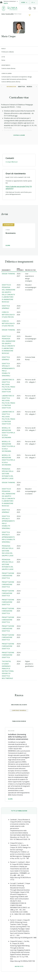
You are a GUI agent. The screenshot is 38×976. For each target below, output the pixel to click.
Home (3, 14)
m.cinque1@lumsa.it (12, 162)
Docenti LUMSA (10, 14)
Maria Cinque (17, 14)
